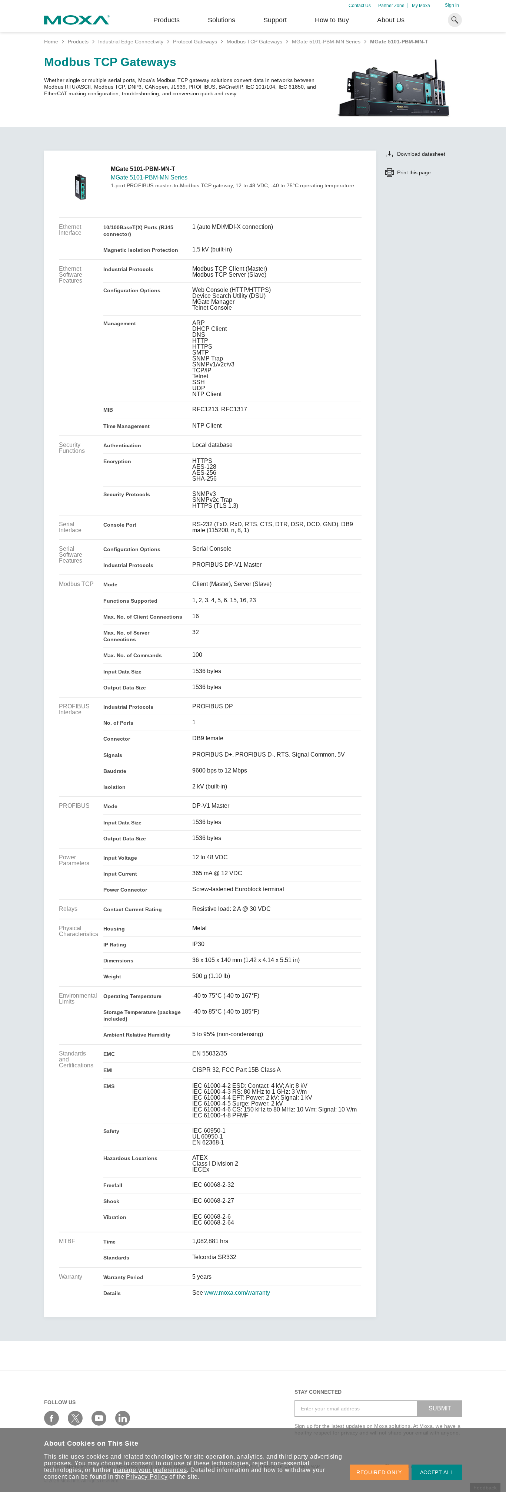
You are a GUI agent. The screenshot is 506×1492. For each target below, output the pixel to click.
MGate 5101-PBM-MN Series (326, 42)
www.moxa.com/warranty (237, 1293)
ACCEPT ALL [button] (437, 1472)
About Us (391, 20)
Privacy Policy (146, 1476)
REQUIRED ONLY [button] (379, 1472)
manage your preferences (150, 1470)
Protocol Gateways (195, 42)
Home (51, 42)
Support (275, 20)
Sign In (452, 5)
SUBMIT (440, 1408)
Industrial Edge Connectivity (130, 42)
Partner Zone (391, 5)
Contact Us (360, 5)
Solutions (221, 20)
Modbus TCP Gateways (254, 42)
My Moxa (421, 5)
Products (78, 42)
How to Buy (332, 20)
